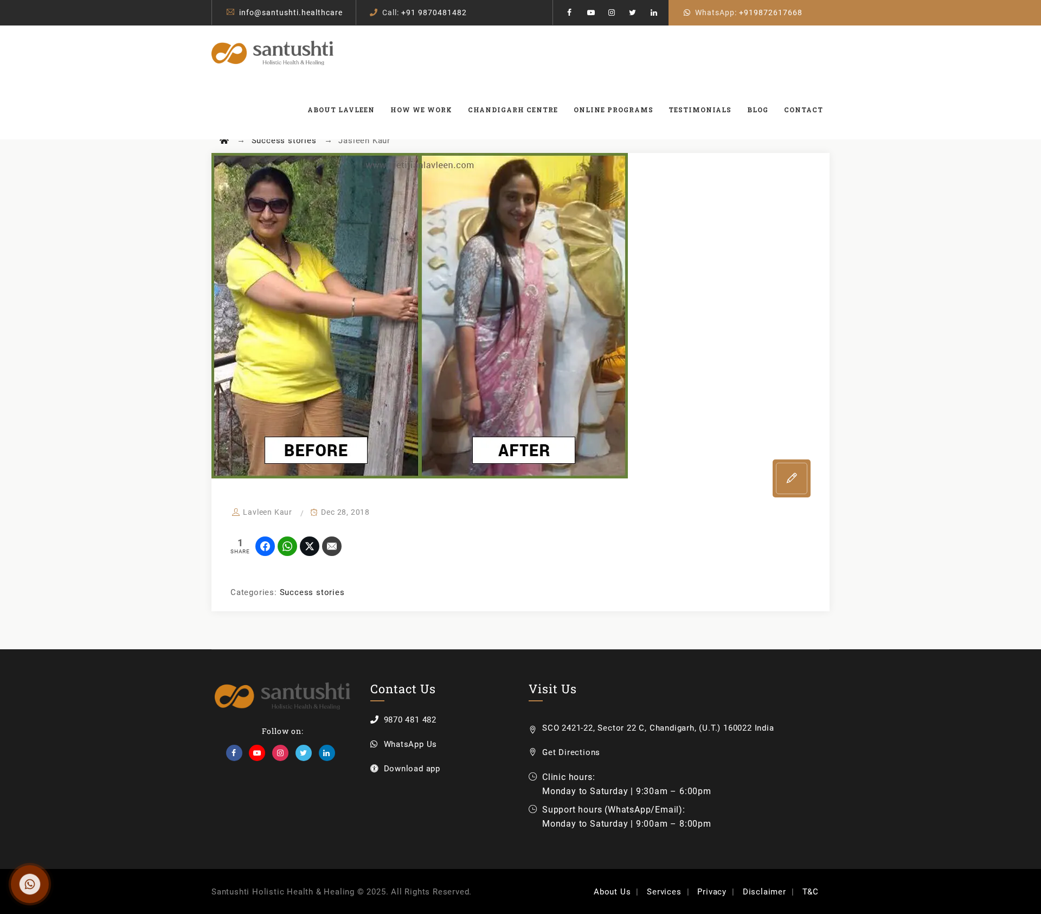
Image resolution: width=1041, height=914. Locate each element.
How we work (421, 109)
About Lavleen (341, 109)
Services (664, 892)
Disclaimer (764, 892)
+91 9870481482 (434, 12)
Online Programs (613, 109)
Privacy (712, 892)
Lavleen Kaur (267, 512)
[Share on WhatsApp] (287, 546)
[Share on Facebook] (265, 546)
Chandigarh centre (513, 109)
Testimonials (700, 109)
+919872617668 (770, 12)
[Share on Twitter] (309, 546)
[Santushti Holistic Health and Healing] (272, 52)
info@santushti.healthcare (291, 12)
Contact (803, 109)
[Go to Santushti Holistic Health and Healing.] (224, 140)
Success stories (312, 592)
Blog (757, 109)
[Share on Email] (332, 546)
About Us (612, 892)
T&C (810, 892)
